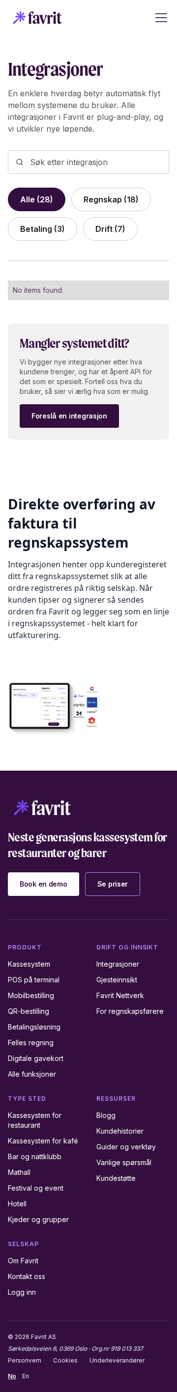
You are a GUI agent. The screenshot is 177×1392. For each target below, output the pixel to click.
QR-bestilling (28, 1011)
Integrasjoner (117, 964)
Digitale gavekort (35, 1058)
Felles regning (31, 1042)
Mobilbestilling (31, 995)
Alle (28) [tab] (36, 199)
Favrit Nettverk (120, 995)
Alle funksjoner (32, 1074)
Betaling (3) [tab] (42, 229)
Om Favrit (23, 1260)
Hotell (17, 1203)
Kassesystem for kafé (43, 1141)
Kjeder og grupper (38, 1219)
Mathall (19, 1172)
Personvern (24, 1360)
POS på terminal (33, 979)
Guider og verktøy (126, 1146)
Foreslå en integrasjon (69, 416)
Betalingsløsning (34, 1027)
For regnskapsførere (130, 1011)
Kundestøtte (116, 1178)
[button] (159, 17)
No (12, 1376)
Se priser (112, 884)
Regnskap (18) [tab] (111, 199)
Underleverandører (117, 1360)
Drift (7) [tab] (110, 229)
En (25, 1376)
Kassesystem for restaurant (34, 1120)
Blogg (106, 1115)
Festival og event (35, 1188)
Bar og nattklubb (34, 1156)
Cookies (65, 1360)
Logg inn (22, 1292)
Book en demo (43, 884)
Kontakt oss (26, 1276)
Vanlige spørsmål (123, 1162)
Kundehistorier (120, 1131)
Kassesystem (29, 964)
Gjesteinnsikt (116, 979)
